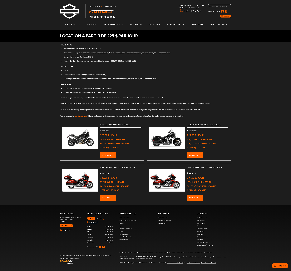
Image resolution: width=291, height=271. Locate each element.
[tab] (91, 218)
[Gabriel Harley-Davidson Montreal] (88, 11)
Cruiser (121, 223)
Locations (154, 24)
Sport (121, 226)
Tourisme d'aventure (125, 229)
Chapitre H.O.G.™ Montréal (205, 245)
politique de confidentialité (175, 263)
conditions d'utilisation (193, 263)
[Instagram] (226, 11)
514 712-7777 (192, 10)
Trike (121, 231)
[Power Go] (85, 262)
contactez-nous (81, 116)
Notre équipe (201, 223)
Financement (123, 239)
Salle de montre (124, 218)
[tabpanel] (100, 235)
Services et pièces (175, 24)
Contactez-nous (218, 24)
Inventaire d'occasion (164, 220)
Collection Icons (124, 234)
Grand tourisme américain (127, 220)
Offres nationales (113, 24)
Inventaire (92, 24)
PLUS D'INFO (108, 155)
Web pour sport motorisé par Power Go (99, 255)
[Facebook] (222, 11)
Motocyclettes (72, 24)
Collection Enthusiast (125, 237)
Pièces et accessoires (203, 242)
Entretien (200, 239)
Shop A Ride (75, 258)
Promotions (136, 24)
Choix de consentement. (208, 263)
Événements (197, 24)
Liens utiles (202, 214)
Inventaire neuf (163, 218)
